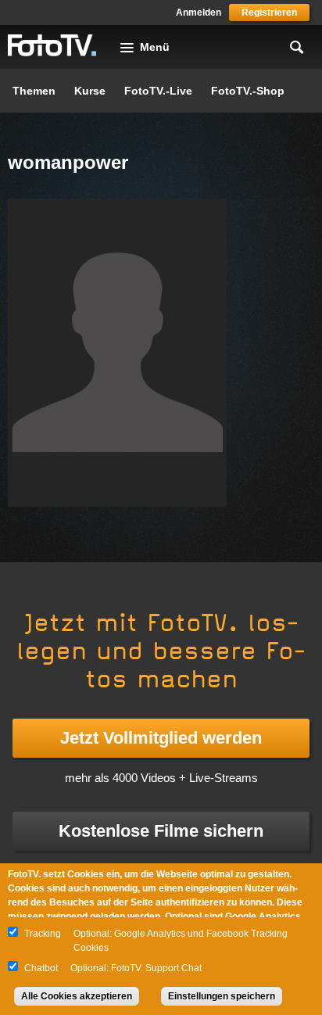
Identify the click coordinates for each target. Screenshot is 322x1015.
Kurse (90, 90)
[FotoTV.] (52, 46)
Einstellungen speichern (221, 996)
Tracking (42, 933)
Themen (34, 90)
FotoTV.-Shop (247, 90)
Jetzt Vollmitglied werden (161, 738)
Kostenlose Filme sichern (161, 831)
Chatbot (41, 968)
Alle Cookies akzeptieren (76, 996)
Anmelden (198, 12)
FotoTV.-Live (158, 90)
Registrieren (269, 12)
